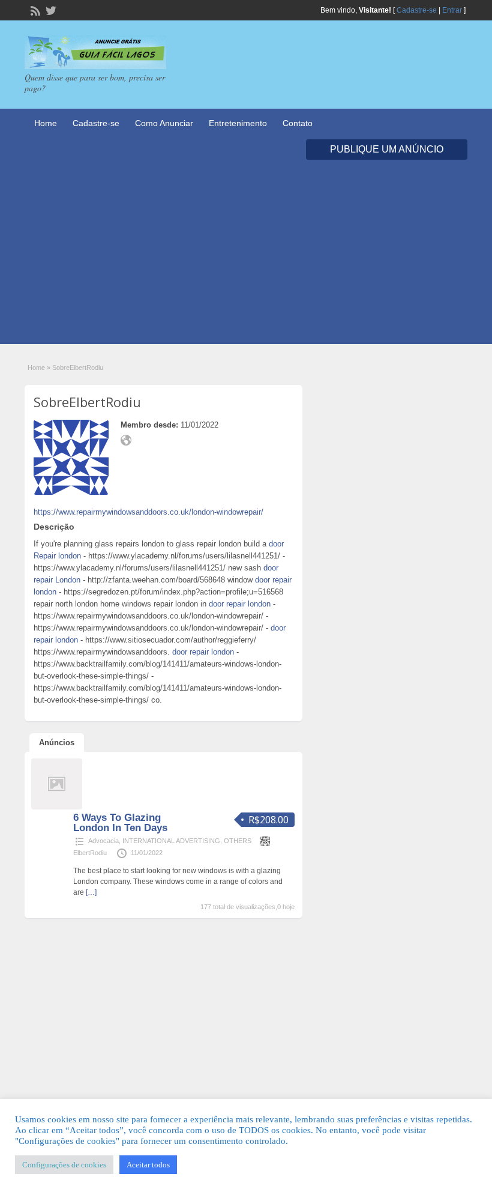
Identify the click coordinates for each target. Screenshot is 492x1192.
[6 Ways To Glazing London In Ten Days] (56, 807)
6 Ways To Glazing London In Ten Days (120, 822)
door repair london (240, 603)
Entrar (452, 10)
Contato (298, 123)
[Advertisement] (246, 260)
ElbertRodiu (90, 852)
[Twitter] (50, 9)
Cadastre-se (417, 10)
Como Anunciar (164, 123)
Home (45, 123)
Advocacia (103, 840)
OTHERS (237, 840)
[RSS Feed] (34, 9)
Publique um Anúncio (386, 149)
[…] (91, 892)
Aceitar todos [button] (148, 1164)
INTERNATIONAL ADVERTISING (171, 840)
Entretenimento (238, 123)
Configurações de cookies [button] (64, 1164)
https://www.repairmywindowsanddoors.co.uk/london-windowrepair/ (148, 511)
